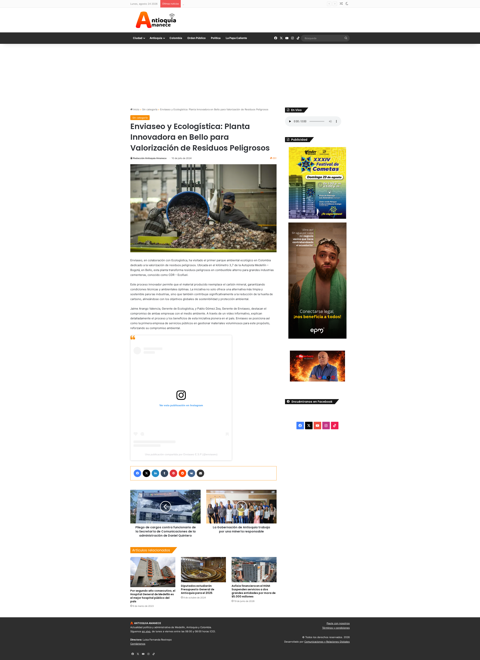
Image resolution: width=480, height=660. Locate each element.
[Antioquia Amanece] (155, 19)
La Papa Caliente (236, 38)
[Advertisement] (240, 75)
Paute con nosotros (338, 623)
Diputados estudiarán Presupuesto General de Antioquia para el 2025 (197, 589)
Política (215, 38)
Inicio (136, 109)
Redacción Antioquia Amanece (149, 158)
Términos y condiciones (336, 627)
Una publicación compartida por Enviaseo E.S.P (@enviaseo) (181, 454)
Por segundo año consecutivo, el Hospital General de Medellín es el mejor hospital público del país (152, 596)
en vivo (146, 631)
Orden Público (196, 38)
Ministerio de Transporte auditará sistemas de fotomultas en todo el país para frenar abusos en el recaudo (245, 3)
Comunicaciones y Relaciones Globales (327, 641)
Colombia (176, 38)
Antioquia (156, 38)
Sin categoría (149, 109)
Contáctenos (137, 643)
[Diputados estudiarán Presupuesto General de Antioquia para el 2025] (203, 569)
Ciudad (137, 38)
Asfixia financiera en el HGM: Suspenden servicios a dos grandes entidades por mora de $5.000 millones (254, 591)
